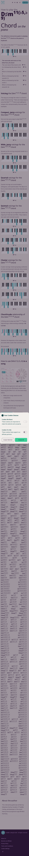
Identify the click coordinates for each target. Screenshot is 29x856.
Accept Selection (8, 440)
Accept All (21, 440)
